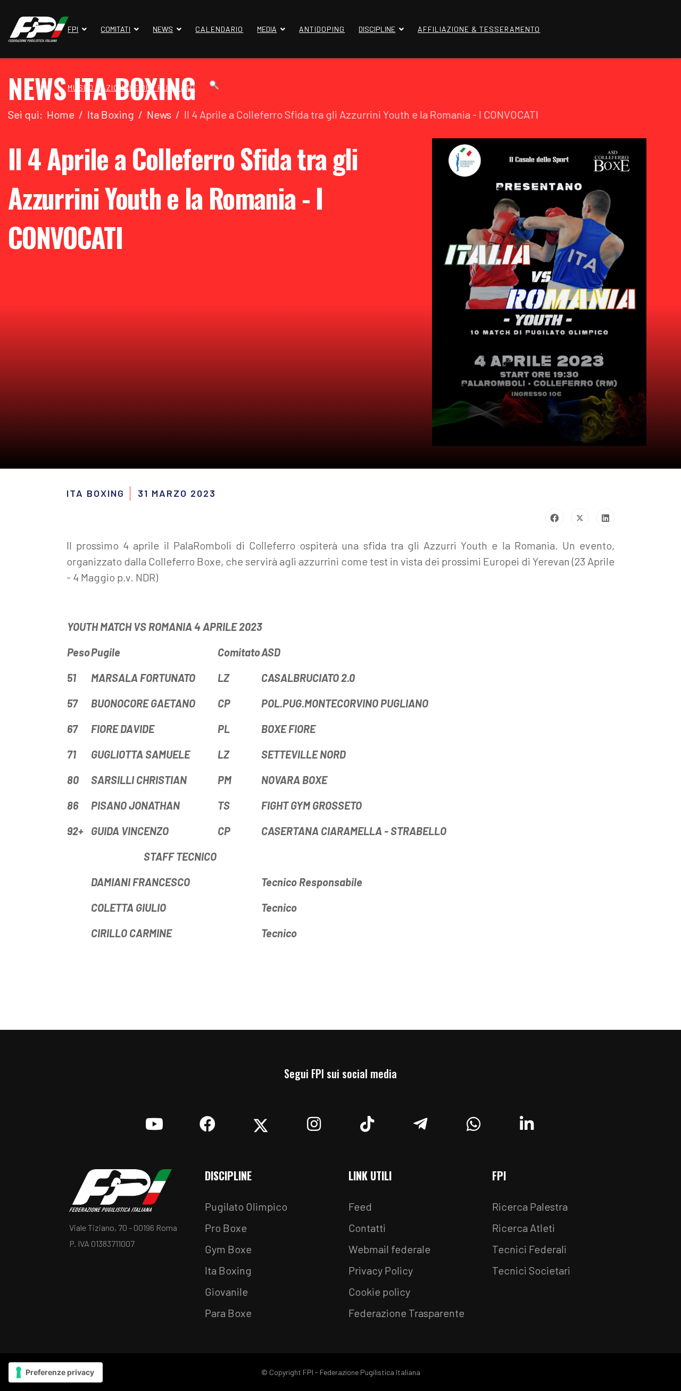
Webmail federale (389, 1249)
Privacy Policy (380, 1270)
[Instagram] (314, 1121)
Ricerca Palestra (530, 1206)
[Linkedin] (527, 1121)
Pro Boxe (226, 1227)
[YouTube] (154, 1121)
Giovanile (226, 1291)
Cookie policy (379, 1291)
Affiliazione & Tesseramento (479, 29)
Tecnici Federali (529, 1249)
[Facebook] (554, 518)
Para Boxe (228, 1312)
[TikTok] (367, 1121)
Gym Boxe (228, 1249)
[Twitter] (580, 518)
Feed (360, 1206)
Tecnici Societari (531, 1270)
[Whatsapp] (473, 1121)
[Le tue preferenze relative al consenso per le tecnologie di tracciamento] (56, 1372)
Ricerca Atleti (523, 1227)
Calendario (219, 29)
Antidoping (322, 29)
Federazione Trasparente (406, 1312)
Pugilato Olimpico (246, 1206)
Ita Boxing (228, 1270)
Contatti (367, 1227)
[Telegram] (420, 1121)
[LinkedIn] (605, 518)
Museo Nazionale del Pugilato (131, 87)
